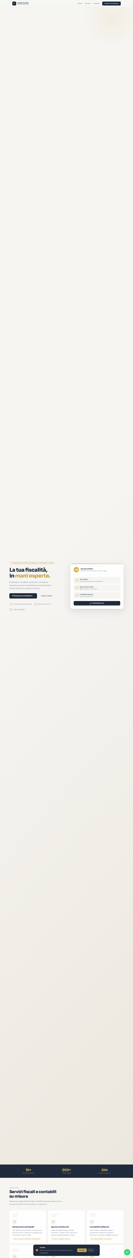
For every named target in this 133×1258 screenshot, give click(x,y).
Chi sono (88, 3)
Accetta (82, 1250)
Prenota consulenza (111, 3)
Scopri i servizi (46, 596)
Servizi (80, 3)
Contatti (96, 3)
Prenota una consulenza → (23, 596)
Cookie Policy (44, 1253)
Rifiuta (91, 1250)
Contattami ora (98, 603)
